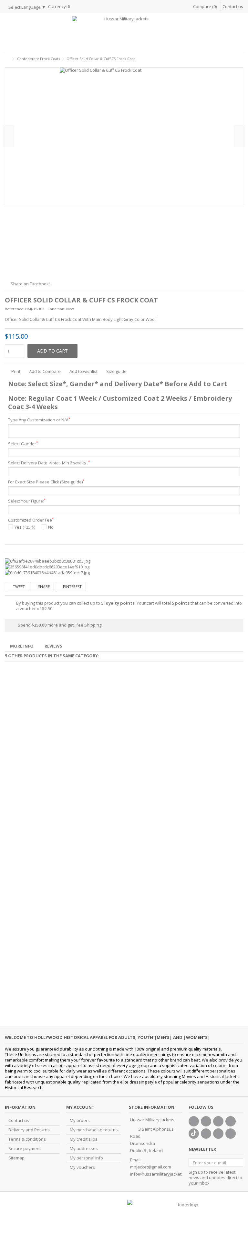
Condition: (56, 308)
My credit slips (84, 1139)
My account (80, 1107)
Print (15, 371)
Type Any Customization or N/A (39, 420)
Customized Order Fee (31, 520)
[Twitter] (206, 1121)
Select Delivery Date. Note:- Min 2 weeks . (49, 463)
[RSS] (230, 1133)
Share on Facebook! (30, 284)
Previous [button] (8, 136)
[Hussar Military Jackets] (124, 32)
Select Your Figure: (27, 501)
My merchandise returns (94, 1130)
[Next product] (240, 58)
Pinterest (72, 586)
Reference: (14, 308)
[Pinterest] (206, 1133)
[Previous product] (233, 58)
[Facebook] (194, 1121)
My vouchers (82, 1167)
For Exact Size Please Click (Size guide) (46, 482)
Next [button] (239, 136)
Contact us (232, 6)
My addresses (84, 1148)
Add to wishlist (83, 371)
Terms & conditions (27, 1139)
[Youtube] (230, 1121)
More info (22, 646)
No (51, 527)
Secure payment (24, 1148)
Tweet (18, 586)
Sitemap (16, 1158)
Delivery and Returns (29, 1130)
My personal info (86, 1158)
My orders (80, 1120)
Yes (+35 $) (25, 527)
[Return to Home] (7, 59)
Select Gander (23, 444)
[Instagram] (218, 1133)
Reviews (53, 646)
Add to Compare (45, 371)
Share (43, 586)
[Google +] (218, 1121)
